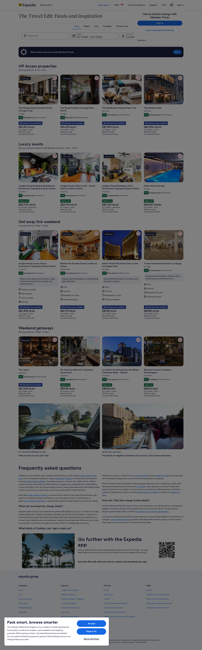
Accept (91, 623)
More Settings (91, 639)
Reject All (91, 631)
